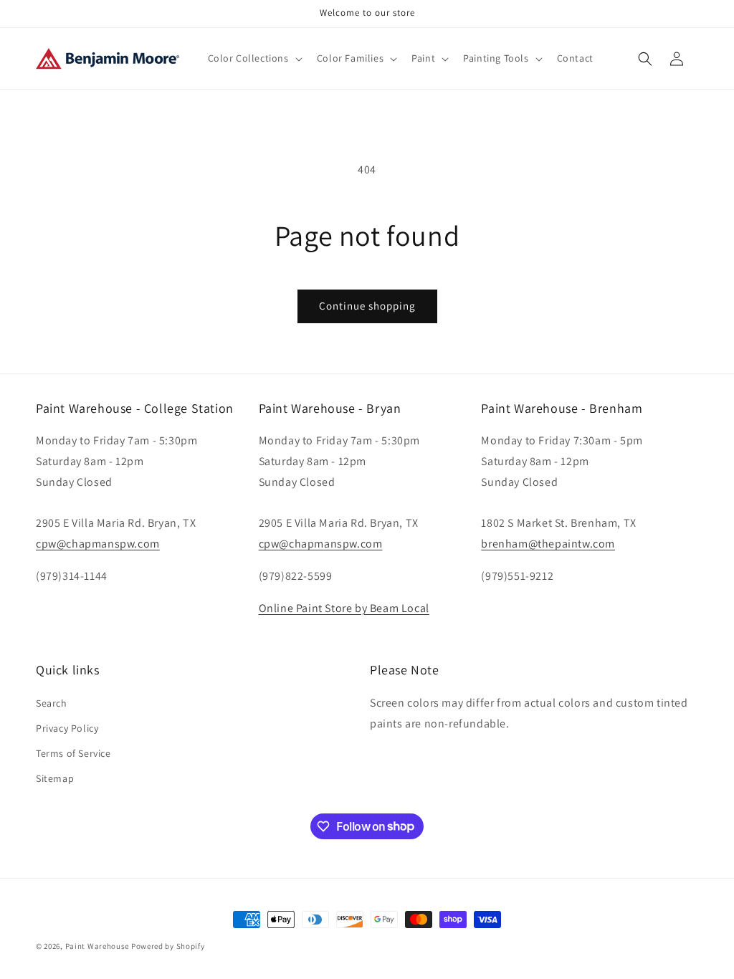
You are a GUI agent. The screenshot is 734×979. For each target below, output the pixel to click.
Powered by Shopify (168, 946)
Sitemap (55, 778)
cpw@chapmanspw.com (98, 543)
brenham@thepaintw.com (548, 543)
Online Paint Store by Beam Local (344, 608)
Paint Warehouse (97, 946)
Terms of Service (73, 753)
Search (51, 703)
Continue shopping (367, 305)
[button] (253, 58)
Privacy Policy (67, 728)
